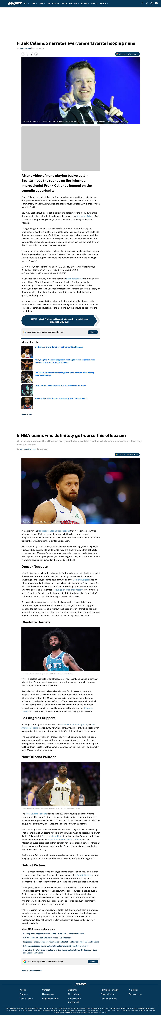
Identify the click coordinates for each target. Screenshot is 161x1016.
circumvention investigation (73, 724)
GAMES (94, 4)
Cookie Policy (26, 998)
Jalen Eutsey (25, 48)
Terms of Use (135, 994)
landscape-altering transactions (54, 531)
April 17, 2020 (60, 273)
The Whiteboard (35, 971)
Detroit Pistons (84, 875)
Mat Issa (23, 449)
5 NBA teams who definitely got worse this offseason (47, 938)
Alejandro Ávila (84, 216)
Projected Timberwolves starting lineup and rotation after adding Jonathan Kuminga (61, 942)
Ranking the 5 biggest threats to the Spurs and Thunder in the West (53, 934)
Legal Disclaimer (50, 998)
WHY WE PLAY (53, 4)
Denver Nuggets (81, 579)
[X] (147, 3)
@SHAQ (58, 266)
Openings (72, 990)
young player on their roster (68, 589)
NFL (26, 4)
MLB (33, 4)
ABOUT (103, 4)
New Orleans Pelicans (36, 813)
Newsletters (48, 994)
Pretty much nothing (51, 836)
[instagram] (151, 3)
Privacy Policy (107, 994)
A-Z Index (133, 990)
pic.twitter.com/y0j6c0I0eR (65, 270)
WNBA (64, 4)
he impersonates (74, 278)
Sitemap (24, 994)
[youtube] (156, 3)
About (23, 990)
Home (23, 414)
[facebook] (142, 3)
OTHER (84, 4)
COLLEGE (73, 4)
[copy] (36, 54)
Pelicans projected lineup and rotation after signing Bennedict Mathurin (55, 946)
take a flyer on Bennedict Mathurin (64, 839)
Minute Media (15, 1008)
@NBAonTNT (39, 270)
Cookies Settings (109, 998)
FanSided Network (110, 990)
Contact (46, 990)
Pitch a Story (74, 994)
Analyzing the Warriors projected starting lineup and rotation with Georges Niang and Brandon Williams (60, 951)
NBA (41, 4)
